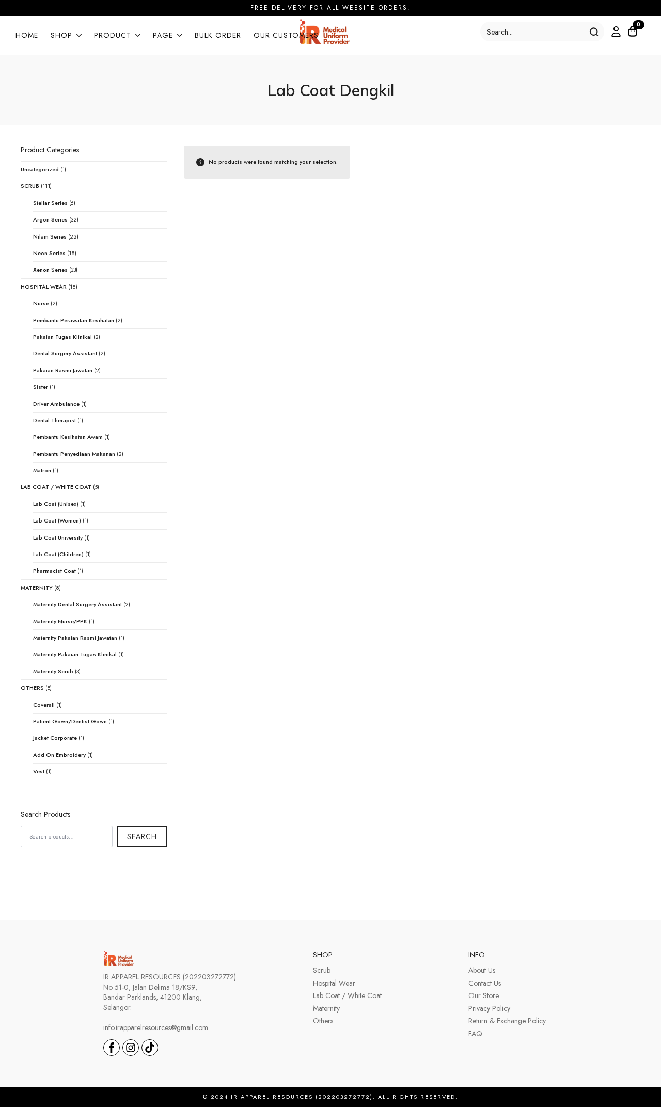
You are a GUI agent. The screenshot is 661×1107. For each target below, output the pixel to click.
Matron (42, 470)
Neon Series (49, 253)
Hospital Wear (334, 983)
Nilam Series (50, 236)
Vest (38, 771)
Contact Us (484, 983)
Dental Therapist (54, 420)
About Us (481, 970)
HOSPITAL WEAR (44, 286)
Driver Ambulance (56, 404)
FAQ (475, 1034)
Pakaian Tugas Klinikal (62, 337)
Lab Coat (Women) (57, 520)
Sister (40, 387)
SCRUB (30, 186)
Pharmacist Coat (54, 570)
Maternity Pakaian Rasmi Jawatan (75, 638)
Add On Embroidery (59, 755)
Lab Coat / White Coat (347, 996)
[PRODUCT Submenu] (135, 36)
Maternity (326, 1009)
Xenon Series (50, 269)
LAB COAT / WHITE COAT (56, 487)
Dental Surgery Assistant (65, 353)
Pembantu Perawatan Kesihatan (73, 320)
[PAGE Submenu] (177, 36)
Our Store (483, 996)
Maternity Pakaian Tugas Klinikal (75, 654)
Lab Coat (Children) (58, 554)
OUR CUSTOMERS (286, 35)
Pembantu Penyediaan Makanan (74, 454)
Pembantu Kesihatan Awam (68, 437)
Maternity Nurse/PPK (60, 621)
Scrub (321, 970)
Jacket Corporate (55, 738)
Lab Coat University (58, 537)
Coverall (44, 705)
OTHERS (32, 688)
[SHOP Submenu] (77, 36)
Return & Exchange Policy (507, 1021)
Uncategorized (40, 169)
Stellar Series (50, 203)
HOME (26, 35)
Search (142, 836)
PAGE (163, 35)
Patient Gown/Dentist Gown (70, 721)
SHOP (61, 35)
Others (323, 1021)
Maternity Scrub (53, 671)
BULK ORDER (218, 35)
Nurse (41, 303)
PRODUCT (112, 35)
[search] (594, 32)
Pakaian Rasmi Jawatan (62, 370)
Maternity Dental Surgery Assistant (77, 604)
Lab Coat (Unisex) (55, 504)
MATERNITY (37, 587)
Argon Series (50, 219)
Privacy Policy (489, 1009)
